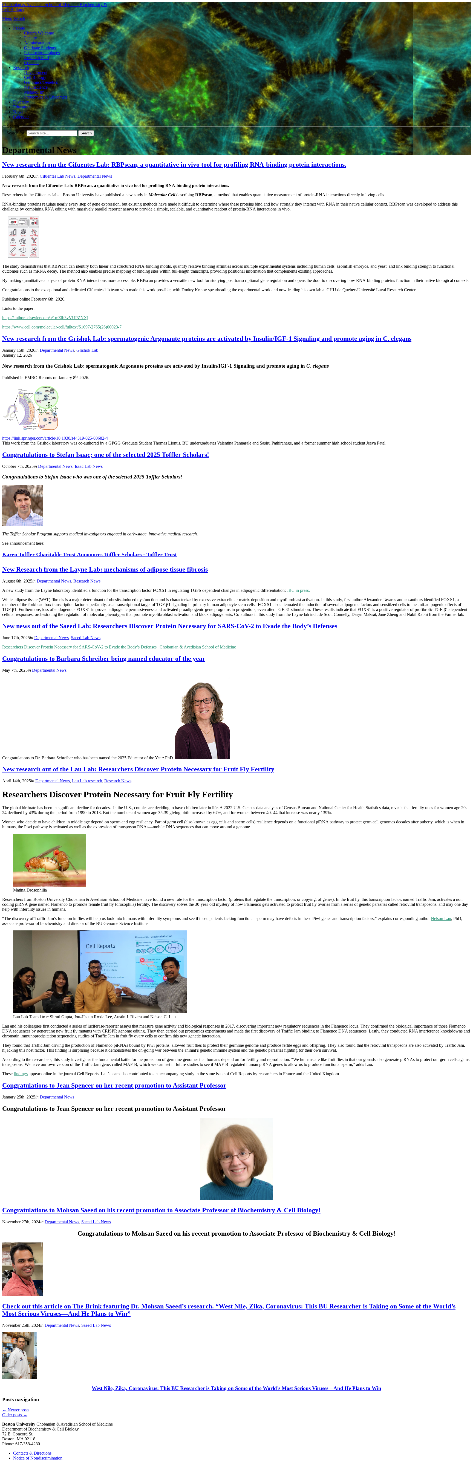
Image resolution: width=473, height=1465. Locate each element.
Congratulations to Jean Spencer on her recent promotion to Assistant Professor (114, 1085)
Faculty (30, 38)
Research (21, 67)
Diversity (21, 102)
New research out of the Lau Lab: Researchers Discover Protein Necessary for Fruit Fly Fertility (138, 769)
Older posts (14, 1414)
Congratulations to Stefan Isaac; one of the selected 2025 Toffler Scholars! (105, 454)
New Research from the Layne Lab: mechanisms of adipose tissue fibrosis (105, 569)
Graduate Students (40, 47)
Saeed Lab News (85, 637)
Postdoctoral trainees (42, 52)
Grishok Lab (87, 350)
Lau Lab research (87, 780)
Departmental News (94, 176)
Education (22, 107)
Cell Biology (35, 77)
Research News (86, 581)
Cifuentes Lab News (57, 176)
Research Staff (36, 57)
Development (35, 72)
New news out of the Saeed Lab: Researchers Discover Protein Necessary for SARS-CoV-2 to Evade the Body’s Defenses (169, 626)
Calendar (21, 116)
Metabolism (34, 92)
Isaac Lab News (89, 466)
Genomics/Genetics (41, 82)
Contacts (31, 62)
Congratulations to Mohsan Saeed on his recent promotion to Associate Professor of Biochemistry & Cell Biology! (161, 1210)
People (19, 28)
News (18, 111)
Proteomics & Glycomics (45, 97)
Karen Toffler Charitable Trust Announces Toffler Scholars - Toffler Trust (89, 554)
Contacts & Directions (32, 1453)
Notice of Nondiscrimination (37, 1458)
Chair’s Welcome (39, 33)
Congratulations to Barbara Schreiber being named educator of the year (103, 658)
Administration (37, 43)
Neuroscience (36, 87)
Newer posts (15, 1410)
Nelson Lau (441, 918)
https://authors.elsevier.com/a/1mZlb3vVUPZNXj (45, 317)
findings (21, 1073)
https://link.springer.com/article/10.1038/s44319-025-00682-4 (55, 438)
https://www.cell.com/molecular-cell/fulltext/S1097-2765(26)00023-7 (62, 327)
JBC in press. (299, 590)
